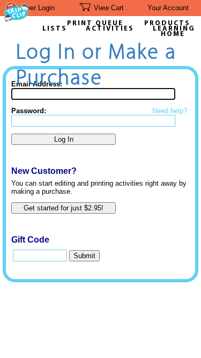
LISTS (54, 28)
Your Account (168, 8)
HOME (173, 34)
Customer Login (30, 8)
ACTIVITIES (110, 28)
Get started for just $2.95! (63, 208)
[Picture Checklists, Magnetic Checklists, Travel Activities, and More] (17, 19)
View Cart (109, 8)
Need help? (169, 111)
